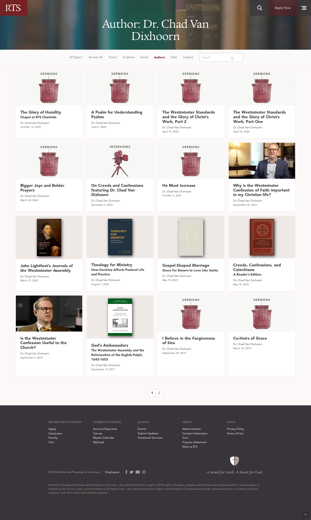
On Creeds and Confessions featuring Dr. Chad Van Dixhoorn (117, 190)
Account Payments (105, 429)
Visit (51, 442)
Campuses (55, 433)
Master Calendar (103, 438)
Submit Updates (148, 433)
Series (144, 57)
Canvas (97, 433)
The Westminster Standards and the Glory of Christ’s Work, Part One (259, 117)
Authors (159, 57)
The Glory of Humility (40, 114)
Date (174, 57)
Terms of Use (235, 433)
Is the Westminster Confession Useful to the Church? (43, 343)
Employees (112, 472)
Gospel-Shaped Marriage (190, 267)
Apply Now (283, 8)
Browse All (96, 57)
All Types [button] (75, 57)
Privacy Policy (235, 429)
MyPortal (98, 442)
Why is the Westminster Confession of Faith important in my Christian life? (261, 190)
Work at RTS (190, 447)
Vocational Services (150, 438)
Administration (191, 429)
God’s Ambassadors (117, 352)
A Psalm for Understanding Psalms (116, 114)
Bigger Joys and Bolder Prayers (42, 188)
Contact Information (195, 433)
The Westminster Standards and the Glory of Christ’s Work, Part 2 (188, 117)
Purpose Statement (194, 442)
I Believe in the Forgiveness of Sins (188, 340)
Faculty (53, 438)
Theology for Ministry (117, 269)
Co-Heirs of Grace (250, 338)
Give (185, 438)
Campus (188, 57)
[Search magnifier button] (259, 8)
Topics (113, 57)
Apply (52, 429)
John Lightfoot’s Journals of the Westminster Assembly (46, 268)
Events (142, 429)
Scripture (129, 57)
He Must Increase (179, 185)
